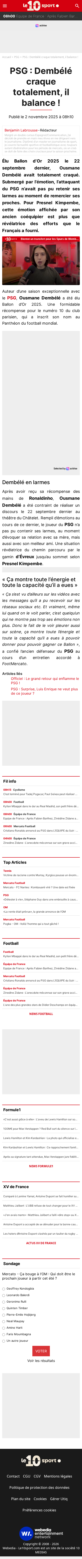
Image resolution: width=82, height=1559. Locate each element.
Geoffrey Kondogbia (20, 1288)
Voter (41, 1351)
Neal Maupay (15, 1321)
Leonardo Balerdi (18, 1295)
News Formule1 (41, 1166)
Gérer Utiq (59, 1498)
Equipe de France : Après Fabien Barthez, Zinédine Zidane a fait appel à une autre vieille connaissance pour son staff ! (42, 16)
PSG (16, 57)
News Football (41, 1014)
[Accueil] (41, 6)
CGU (26, 1476)
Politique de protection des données (39, 1487)
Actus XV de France (41, 1243)
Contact (13, 1476)
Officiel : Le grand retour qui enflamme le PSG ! (45, 680)
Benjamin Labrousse (21, 130)
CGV (37, 1476)
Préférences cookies (39, 1510)
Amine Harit (15, 1327)
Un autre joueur (17, 1340)
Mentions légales (58, 1476)
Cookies (40, 1498)
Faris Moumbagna (19, 1334)
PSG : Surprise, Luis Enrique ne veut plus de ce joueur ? (44, 691)
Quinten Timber (17, 1308)
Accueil (6, 57)
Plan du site (20, 1498)
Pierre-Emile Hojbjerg (21, 1314)
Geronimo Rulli (16, 1301)
